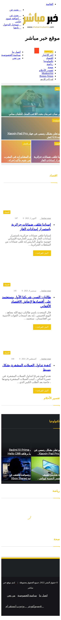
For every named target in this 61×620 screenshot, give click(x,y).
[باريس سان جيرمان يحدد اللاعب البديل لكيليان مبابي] (30, 100)
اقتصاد (49, 58)
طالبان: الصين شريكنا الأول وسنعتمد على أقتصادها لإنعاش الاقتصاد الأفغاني (26, 301)
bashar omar (46, 218)
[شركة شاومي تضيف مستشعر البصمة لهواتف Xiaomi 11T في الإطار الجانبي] (45, 469)
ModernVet (47, 73)
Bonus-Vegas (46, 76)
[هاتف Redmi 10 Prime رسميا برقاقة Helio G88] (16, 444)
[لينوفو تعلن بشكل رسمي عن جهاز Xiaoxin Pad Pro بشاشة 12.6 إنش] (30, 128)
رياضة (50, 64)
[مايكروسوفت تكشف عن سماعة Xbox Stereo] (16, 469)
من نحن (16, 58)
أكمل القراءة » (41, 253)
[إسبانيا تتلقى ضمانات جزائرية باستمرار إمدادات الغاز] (45, 151)
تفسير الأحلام (46, 70)
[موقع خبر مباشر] (40, 29)
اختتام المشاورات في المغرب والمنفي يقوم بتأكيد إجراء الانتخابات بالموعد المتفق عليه (19, 160)
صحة (50, 67)
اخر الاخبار (47, 55)
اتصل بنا (16, 52)
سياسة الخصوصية (10, 55)
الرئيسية (48, 52)
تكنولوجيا (48, 61)
